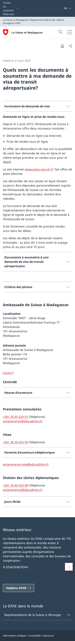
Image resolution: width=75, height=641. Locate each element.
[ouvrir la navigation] (69, 32)
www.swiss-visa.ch (37, 169)
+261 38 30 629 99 (15, 442)
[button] (69, 567)
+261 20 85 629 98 (15, 485)
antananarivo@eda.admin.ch (22, 421)
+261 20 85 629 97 (15, 417)
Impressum (48, 635)
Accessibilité (34, 635)
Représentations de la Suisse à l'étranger (32, 615)
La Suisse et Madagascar (27, 32)
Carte (6, 373)
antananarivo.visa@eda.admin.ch (25, 464)
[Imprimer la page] (62, 46)
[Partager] (70, 46)
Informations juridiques (15, 635)
